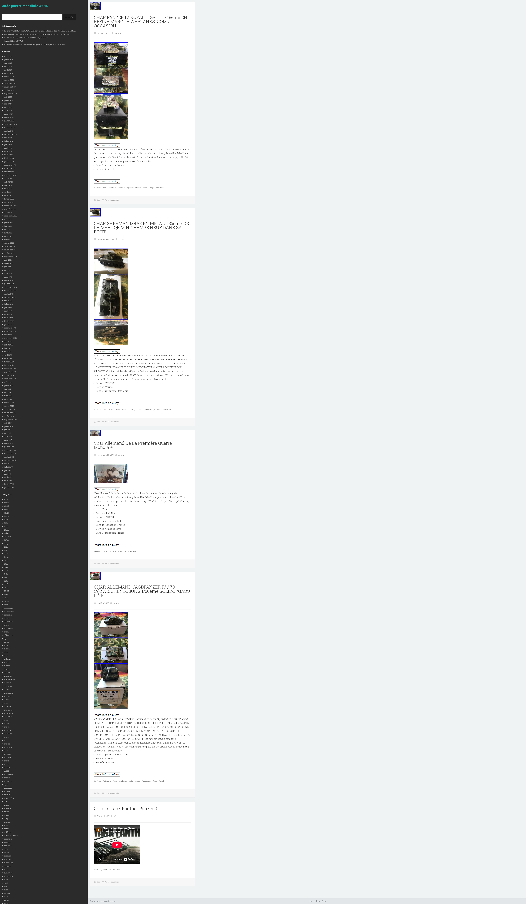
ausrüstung (8, 862)
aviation (7, 893)
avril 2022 (8, 233)
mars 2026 (8, 73)
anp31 (6, 764)
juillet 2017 (8, 426)
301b (6, 564)
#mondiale (122, 551)
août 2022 (8, 219)
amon (6, 720)
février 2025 (9, 117)
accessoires (9, 611)
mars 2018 (8, 399)
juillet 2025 (8, 100)
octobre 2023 (9, 171)
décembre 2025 (10, 83)
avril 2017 (8, 436)
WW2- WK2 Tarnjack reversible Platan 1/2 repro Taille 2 (26, 37)
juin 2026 (8, 63)
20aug (6, 530)
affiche (6, 625)
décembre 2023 (10, 165)
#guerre (113, 551)
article (6, 828)
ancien (6, 727)
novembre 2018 (10, 372)
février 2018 (9, 402)
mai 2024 (8, 148)
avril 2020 (8, 314)
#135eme (97, 409)
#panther (103, 869)
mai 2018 (7, 392)
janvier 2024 (9, 161)
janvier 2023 (9, 202)
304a (6, 567)
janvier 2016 (9, 487)
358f (6, 584)
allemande (8, 686)
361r (6, 587)
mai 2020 (8, 311)
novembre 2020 (10, 290)
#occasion (121, 187)
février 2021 (9, 280)
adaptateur (8, 615)
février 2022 (9, 239)
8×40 (6, 604)
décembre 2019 (10, 328)
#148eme (97, 187)
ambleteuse (8, 710)
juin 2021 (7, 267)
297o (6, 553)
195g (6, 523)
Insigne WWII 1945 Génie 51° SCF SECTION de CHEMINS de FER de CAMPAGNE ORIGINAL (40, 31)
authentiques (9, 876)
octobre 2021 (9, 253)
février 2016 (9, 484)
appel (6, 784)
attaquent (7, 856)
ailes (6, 652)
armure (7, 815)
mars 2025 (8, 114)
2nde (6, 560)
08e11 (6, 509)
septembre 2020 (10, 297)
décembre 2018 (10, 368)
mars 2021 (8, 277)
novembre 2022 (10, 209)
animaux (7, 754)
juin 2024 (8, 144)
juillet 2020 (8, 304)
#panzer (130, 187)
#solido (162, 781)
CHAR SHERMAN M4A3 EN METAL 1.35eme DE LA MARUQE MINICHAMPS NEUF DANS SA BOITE (141, 227)
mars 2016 (8, 480)
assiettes (8, 845)
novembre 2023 (10, 168)
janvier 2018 (9, 406)
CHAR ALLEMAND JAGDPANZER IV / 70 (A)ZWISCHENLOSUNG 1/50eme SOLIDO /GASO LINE (142, 591)
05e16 (6, 502)
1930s (6, 516)
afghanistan (8, 628)
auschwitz (8, 859)
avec (6, 886)
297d (6, 550)
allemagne (8, 676)
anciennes (8, 733)
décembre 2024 (10, 124)
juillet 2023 (8, 182)
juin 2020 (8, 307)
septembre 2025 (10, 93)
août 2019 (8, 341)
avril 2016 (8, 477)
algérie (7, 672)
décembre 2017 (10, 409)
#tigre (152, 187)
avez (6, 890)
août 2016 (8, 463)
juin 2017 (7, 429)
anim (6, 750)
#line (155, 781)
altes (6, 703)
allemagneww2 (10, 679)
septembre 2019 (10, 338)
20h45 (6, 533)
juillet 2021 (8, 263)
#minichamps (150, 409)
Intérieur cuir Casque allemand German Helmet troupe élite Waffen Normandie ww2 (37, 34)
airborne (7, 659)
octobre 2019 (9, 334)
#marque (112, 187)
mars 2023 (8, 195)
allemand (7, 682)
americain (8, 716)
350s (6, 581)
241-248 (7, 536)
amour (6, 723)
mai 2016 (7, 474)
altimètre (7, 706)
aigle (6, 645)
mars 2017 (8, 440)
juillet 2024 (8, 141)
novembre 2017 (10, 412)
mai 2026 (8, 66)
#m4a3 (124, 409)
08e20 (6, 513)
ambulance (8, 713)
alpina (6, 699)
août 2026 (8, 56)
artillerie (7, 832)
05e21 (6, 506)
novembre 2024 (10, 127)
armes (6, 811)
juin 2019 (7, 348)
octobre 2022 (9, 212)
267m (6, 540)
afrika (6, 632)
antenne (7, 767)
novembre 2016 (10, 453)
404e (6, 598)
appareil (7, 778)
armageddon (9, 798)
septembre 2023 (10, 175)
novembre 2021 (10, 250)
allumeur (7, 696)
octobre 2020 (9, 294)
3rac (6, 594)
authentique (8, 873)
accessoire (8, 608)
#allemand (98, 551)
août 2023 (8, 178)
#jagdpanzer (146, 781)
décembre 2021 (10, 246)
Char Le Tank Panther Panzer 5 (125, 808)
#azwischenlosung (120, 781)
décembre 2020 (10, 287)
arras (6, 825)
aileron (7, 649)
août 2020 (8, 300)
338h (6, 570)
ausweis (7, 866)
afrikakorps (8, 635)
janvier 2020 (9, 324)
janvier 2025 (9, 121)
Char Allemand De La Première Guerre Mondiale (133, 445)
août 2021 (8, 260)
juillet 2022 (8, 222)
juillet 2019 (8, 345)
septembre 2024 (10, 134)
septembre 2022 (10, 216)
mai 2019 (7, 351)
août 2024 (8, 138)
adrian (6, 618)
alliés (6, 689)
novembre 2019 (10, 331)
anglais (7, 744)
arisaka (7, 794)
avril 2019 (8, 355)
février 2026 (9, 76)
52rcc (6, 601)
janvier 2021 (9, 283)
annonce (7, 757)
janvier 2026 (9, 80)
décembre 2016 (10, 450)
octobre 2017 (9, 416)
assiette (7, 842)
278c (6, 547)
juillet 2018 (8, 385)
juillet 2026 (8, 59)
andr (6, 740)
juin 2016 (8, 470)
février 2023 (9, 199)
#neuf (159, 409)
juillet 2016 (8, 467)
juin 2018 (7, 389)
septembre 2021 (10, 256)
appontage (8, 788)
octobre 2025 (9, 90)
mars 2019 (8, 358)
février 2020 (9, 321)
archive (7, 791)
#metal (140, 409)
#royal (145, 187)
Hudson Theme (314, 901)
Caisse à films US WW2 (13, 41)
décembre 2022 (10, 205)
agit (5, 638)
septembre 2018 (10, 379)
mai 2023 (8, 188)
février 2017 (9, 443)
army (6, 818)
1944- (6, 519)
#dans (117, 409)
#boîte (105, 409)
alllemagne (8, 693)
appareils (8, 781)
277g (6, 543)
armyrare (7, 822)
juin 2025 (8, 104)
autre (6, 879)
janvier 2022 (9, 243)
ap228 (6, 771)
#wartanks (160, 187)
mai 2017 (7, 433)
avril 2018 (8, 395)
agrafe (6, 642)
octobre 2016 (9, 457)
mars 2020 (8, 317)
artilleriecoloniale (11, 835)
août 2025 (8, 97)
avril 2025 (8, 110)
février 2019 (9, 362)
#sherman (167, 409)
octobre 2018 (9, 375)
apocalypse (8, 774)
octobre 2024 (9, 131)
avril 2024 (8, 151)
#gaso (137, 781)
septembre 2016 (10, 460)
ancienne (7, 730)
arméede (7, 808)
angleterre (8, 747)
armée (6, 805)
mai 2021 (7, 270)
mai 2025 (8, 107)
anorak (6, 761)
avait (6, 883)
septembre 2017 (10, 419)
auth (6, 869)
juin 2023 (8, 185)
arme (6, 801)
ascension (8, 839)
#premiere (132, 551)
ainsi (6, 655)
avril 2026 (8, 70)
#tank (119, 869)
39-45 (6, 591)
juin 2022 (8, 226)
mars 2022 (8, 236)
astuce (6, 852)
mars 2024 (8, 154)
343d (6, 574)
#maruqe (132, 409)
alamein (7, 666)
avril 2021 (8, 273)
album (6, 669)
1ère (6, 526)
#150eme (97, 781)
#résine (138, 187)
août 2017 (8, 423)
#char (105, 187)
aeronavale (8, 621)
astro (6, 849)
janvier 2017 (9, 446)
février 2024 (9, 158)
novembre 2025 (10, 87)
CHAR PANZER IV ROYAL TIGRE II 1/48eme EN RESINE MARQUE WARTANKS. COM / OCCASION (140, 21)
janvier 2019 (9, 365)
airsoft (6, 662)
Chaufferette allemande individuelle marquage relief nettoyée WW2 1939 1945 (34, 44)
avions (6, 900)
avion (6, 896)
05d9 (6, 499)
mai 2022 (8, 229)
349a (6, 577)
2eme (6, 557)
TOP (325, 901)
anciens (7, 737)
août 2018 (8, 382)
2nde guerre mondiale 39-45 (25, 6)
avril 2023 (8, 192)
